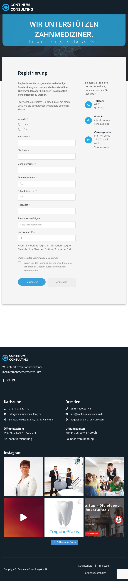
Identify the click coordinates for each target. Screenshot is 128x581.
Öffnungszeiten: (103, 132)
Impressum (105, 565)
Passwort (24, 204)
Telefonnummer (27, 177)
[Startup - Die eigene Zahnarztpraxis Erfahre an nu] (23, 517)
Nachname (25, 150)
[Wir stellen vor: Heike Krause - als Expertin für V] (23, 476)
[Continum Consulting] (17, 7)
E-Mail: (98, 116)
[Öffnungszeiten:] (88, 139)
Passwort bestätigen (30, 218)
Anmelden (61, 281)
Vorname (24, 136)
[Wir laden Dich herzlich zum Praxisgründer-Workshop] (64, 517)
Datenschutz (85, 565)
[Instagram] (8, 380)
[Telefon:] (88, 104)
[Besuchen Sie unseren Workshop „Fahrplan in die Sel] (104, 517)
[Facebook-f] (3, 380)
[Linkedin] (13, 380)
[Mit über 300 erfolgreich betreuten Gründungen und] (64, 476)
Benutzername (27, 163)
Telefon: (99, 101)
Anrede (23, 119)
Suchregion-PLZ (26, 232)
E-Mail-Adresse (27, 191)
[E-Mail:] (88, 120)
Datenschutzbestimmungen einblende (38, 257)
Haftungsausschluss (95, 572)
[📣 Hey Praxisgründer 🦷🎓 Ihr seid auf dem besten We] (104, 476)
